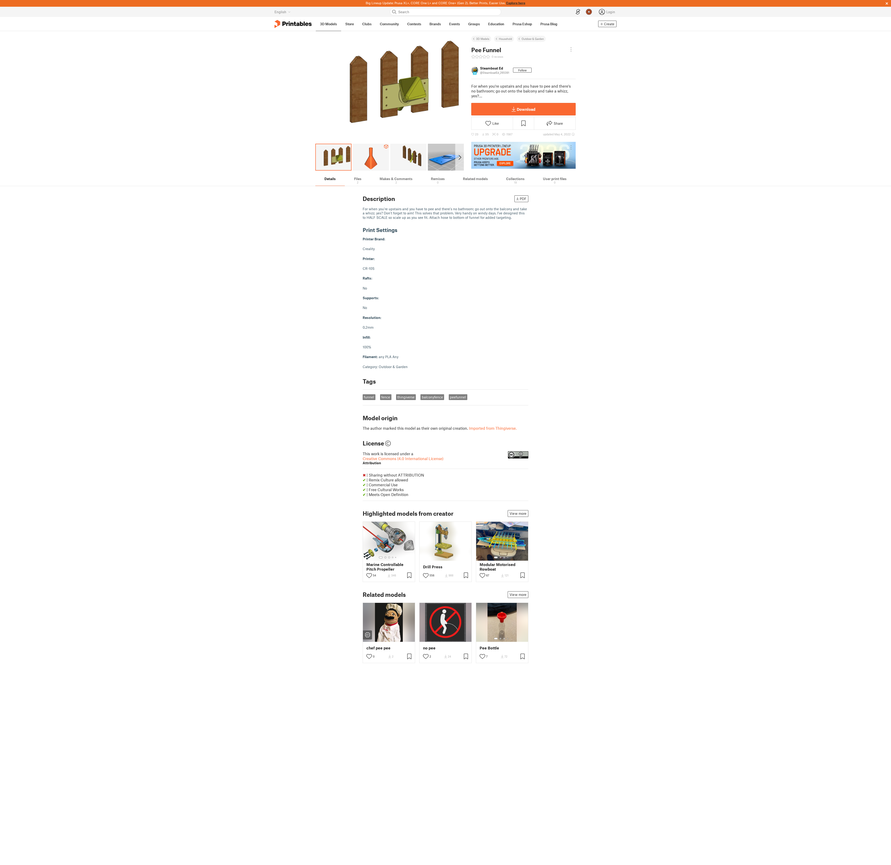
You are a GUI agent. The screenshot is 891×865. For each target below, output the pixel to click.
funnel (369, 397)
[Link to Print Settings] (400, 229)
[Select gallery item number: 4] (393, 557)
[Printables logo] (293, 24)
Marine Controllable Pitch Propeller (385, 566)
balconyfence (432, 397)
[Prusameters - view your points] (589, 12)
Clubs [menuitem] (366, 24)
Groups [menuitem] (474, 24)
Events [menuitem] (454, 24)
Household (505, 38)
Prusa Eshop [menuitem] (522, 24)
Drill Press (432, 567)
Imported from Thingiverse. (493, 428)
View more (518, 513)
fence (385, 397)
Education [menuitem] (496, 24)
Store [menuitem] (349, 24)
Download (526, 109)
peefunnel (458, 397)
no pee (429, 648)
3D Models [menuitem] (328, 24)
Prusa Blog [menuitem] (548, 24)
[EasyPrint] (578, 12)
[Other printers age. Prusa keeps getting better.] (523, 155)
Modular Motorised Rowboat (497, 566)
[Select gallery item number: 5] (396, 557)
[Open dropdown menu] (571, 49)
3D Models (482, 38)
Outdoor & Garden (533, 38)
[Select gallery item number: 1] (381, 557)
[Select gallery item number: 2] (385, 557)
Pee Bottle (489, 648)
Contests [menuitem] (414, 24)
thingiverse (406, 397)
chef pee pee (378, 648)
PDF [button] (523, 199)
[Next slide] (459, 157)
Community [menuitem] (389, 24)
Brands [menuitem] (435, 24)
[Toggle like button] (369, 575)
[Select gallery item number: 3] (389, 557)
